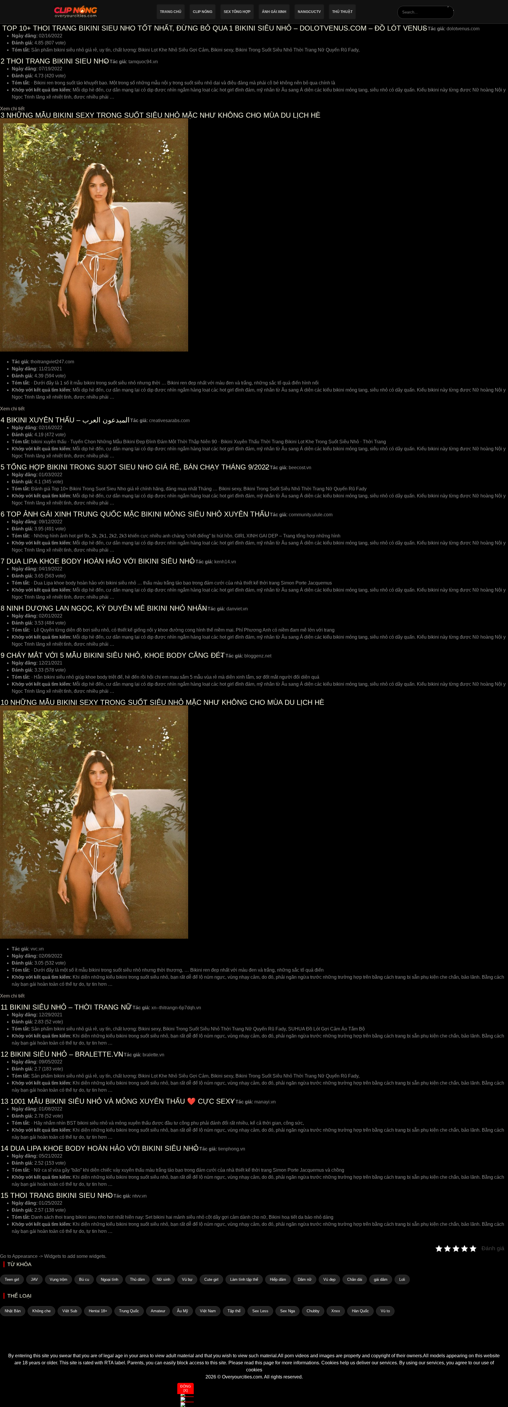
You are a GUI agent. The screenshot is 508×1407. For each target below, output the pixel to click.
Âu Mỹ (182, 1311)
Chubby (313, 1311)
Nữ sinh (163, 1279)
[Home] (254, 1341)
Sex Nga (287, 1311)
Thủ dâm (137, 1279)
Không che (41, 1311)
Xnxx (335, 1311)
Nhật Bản (13, 1311)
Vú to (385, 1311)
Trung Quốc (129, 1311)
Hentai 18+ (98, 1311)
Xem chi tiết (12, 108)
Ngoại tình (109, 1279)
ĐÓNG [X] (185, 1388)
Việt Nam (208, 1311)
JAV (34, 1279)
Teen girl (12, 1279)
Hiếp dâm (278, 1279)
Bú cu (84, 1279)
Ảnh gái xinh (274, 12)
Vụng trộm (58, 1279)
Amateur (158, 1311)
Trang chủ (170, 12)
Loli (402, 1279)
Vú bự (187, 1279)
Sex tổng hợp (237, 12)
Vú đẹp (329, 1279)
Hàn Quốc (360, 1311)
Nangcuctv (309, 12)
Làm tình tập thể (244, 1279)
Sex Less (260, 1311)
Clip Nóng (202, 12)
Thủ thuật (342, 12)
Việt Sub (69, 1311)
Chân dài (354, 1279)
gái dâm (380, 1279)
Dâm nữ (305, 1279)
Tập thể (234, 1311)
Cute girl (211, 1279)
